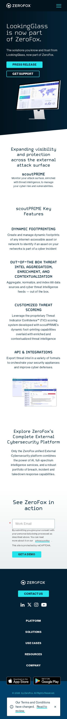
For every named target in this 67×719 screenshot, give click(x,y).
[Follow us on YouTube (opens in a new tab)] (44, 605)
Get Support (23, 73)
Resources (33, 654)
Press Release (24, 64)
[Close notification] (55, 707)
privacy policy (42, 540)
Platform (33, 621)
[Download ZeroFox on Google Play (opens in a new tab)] (47, 681)
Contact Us (33, 593)
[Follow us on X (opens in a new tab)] (29, 605)
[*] (33, 518)
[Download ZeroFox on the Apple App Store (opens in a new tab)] (18, 681)
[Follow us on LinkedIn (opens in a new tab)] (22, 605)
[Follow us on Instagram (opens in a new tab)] (36, 605)
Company (33, 665)
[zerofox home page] (19, 5)
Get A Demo (26, 554)
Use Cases (33, 643)
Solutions (33, 632)
